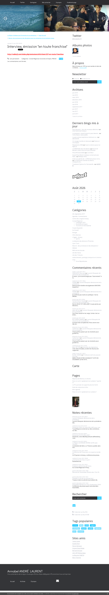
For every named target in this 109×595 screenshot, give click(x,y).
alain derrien (76, 310)
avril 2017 (75, 114)
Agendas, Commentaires (79, 216)
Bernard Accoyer (77, 551)
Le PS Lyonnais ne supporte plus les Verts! (85, 385)
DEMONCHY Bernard (78, 273)
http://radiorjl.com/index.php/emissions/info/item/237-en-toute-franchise (35, 54)
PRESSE (54, 59)
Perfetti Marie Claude (78, 301)
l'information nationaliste (80, 135)
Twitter (22, 2)
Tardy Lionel (76, 541)
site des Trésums (77, 255)
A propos (58, 2)
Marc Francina (76, 558)
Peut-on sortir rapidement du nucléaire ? (84, 392)
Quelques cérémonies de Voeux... (82, 466)
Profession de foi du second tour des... (86, 355)
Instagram (33, 2)
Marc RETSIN (76, 347)
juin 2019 (75, 93)
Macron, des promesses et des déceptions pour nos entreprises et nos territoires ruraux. (31, 38)
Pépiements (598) (77, 145)
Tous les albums (76, 56)
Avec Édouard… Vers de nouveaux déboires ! (85, 129)
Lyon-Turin (75, 243)
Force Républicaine (81, 261)
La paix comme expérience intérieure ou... (84, 137)
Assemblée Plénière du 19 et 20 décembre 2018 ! (86, 484)
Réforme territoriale (78, 250)
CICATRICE (90, 153)
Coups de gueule (77, 228)
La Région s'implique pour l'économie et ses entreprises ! (22, 35)
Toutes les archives (77, 116)
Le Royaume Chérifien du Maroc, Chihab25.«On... (83, 161)
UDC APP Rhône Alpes (79, 553)
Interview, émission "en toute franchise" (37, 46)
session (84, 528)
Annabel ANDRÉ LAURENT (25, 571)
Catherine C (75, 329)
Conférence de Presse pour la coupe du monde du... (86, 453)
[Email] (74, 505)
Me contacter (46, 2)
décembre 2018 (76, 100)
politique (80, 531)
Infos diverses (76, 235)
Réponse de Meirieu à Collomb (81, 379)
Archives (22, 581)
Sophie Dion (76, 544)
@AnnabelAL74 (76, 39)
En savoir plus (75, 593)
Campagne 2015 (80, 222)
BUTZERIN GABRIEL (78, 319)
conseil (90, 528)
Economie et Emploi (45, 59)
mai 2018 (75, 104)
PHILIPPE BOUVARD (78, 153)
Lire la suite (83, 68)
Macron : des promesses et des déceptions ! (85, 246)
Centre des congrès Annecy (80, 218)
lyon (74, 531)
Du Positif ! (75, 230)
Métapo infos (83, 156)
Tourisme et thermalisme (83, 225)
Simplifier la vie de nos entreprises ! (82, 478)
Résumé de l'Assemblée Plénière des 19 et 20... (86, 472)
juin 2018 (75, 102)
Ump (73, 260)
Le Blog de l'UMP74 (78, 555)
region (93, 525)
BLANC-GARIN (76, 355)
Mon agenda (76, 389)
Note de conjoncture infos (80, 387)
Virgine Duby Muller (78, 548)
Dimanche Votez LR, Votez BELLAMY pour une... (86, 427)
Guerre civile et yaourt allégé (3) (86, 145)
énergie (74, 232)
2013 (86, 525)
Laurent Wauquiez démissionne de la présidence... (86, 274)
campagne (76, 528)
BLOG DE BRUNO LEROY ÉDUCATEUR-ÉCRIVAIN (85, 149)
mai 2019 (75, 95)
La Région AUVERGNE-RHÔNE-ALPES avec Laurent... (85, 443)
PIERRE (74, 282)
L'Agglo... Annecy (77, 237)
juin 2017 (75, 109)
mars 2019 (75, 97)
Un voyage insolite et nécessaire (82, 141)
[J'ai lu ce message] (107, 593)
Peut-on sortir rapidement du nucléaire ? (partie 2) (86, 381)
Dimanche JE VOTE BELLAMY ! (81, 435)
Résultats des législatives (90, 347)
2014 (81, 525)
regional (98, 528)
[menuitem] (12, 2)
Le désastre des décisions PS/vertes (83, 241)
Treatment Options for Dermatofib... (83, 164)
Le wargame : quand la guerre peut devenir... (85, 133)
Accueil (12, 2)
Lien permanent (14, 59)
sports (78, 239)
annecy (75, 525)
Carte (75, 366)
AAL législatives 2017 (78, 214)
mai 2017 (75, 111)
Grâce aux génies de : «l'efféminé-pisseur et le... (86, 159)
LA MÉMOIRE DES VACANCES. (81, 149)
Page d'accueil (42, 35)
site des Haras (76, 253)
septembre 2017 (77, 107)
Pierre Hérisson (77, 546)
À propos (33, 581)
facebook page (71, 2)
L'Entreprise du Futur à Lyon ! (81, 460)
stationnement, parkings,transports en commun (86, 257)
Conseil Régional (34, 59)
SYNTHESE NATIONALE (79, 131)
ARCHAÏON (75, 139)
